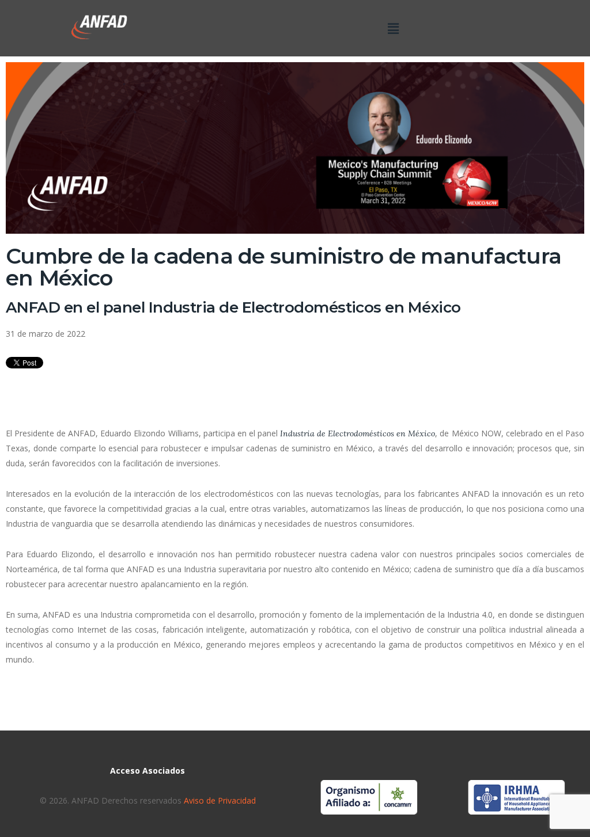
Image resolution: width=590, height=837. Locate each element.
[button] (393, 28)
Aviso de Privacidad (218, 800)
